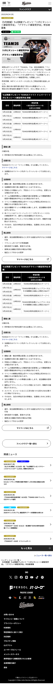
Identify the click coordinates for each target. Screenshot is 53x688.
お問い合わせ (9, 614)
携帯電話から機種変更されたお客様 (17, 658)
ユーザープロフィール (12, 649)
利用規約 (7, 627)
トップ (3, 560)
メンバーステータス (11, 654)
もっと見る (26, 548)
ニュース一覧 (14, 560)
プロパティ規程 (10, 641)
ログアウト (8, 645)
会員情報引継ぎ (10, 663)
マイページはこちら (9, 167)
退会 (5, 667)
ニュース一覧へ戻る (44, 555)
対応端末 (7, 636)
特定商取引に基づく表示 (13, 632)
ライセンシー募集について (14, 619)
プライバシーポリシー (12, 623)
